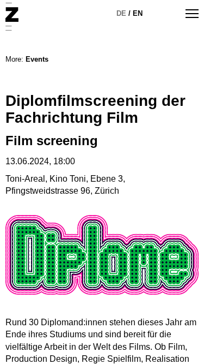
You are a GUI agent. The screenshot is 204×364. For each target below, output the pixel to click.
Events (37, 59)
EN (138, 13)
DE (121, 13)
